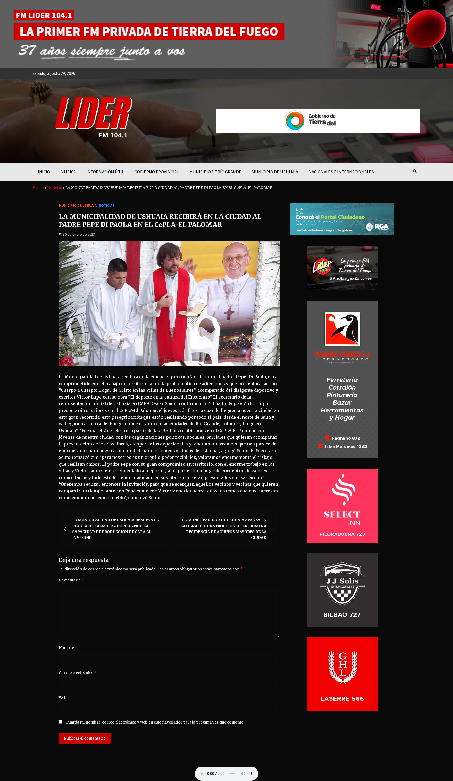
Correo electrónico (78, 672)
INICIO (44, 172)
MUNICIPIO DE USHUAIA (275, 172)
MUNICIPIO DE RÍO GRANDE (215, 172)
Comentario (71, 580)
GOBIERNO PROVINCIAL (156, 172)
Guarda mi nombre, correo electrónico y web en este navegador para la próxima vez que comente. (155, 722)
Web (63, 697)
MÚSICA (68, 172)
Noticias (107, 205)
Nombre (68, 647)
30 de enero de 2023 (79, 234)
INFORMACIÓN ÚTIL (105, 172)
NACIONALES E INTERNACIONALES (341, 172)
